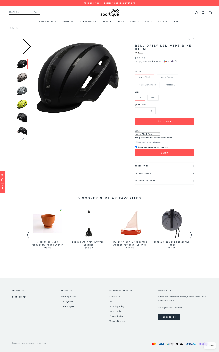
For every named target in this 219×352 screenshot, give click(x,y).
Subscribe (169, 317)
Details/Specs (143, 173)
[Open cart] (210, 12)
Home (121, 22)
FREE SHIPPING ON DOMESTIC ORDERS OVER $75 (109, 3)
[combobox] (21, 12)
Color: (137, 131)
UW (153, 97)
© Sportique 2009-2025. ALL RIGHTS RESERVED (29, 343)
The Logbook (67, 301)
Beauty (107, 22)
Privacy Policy (116, 316)
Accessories (88, 22)
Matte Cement (167, 77)
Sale (177, 22)
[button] (164, 61)
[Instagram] (20, 296)
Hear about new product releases (153, 147)
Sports (134, 22)
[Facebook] (12, 296)
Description (142, 166)
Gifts (148, 22)
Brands (163, 22)
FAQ (111, 301)
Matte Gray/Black (147, 85)
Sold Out (164, 121)
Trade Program (68, 306)
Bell (140, 53)
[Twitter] (16, 296)
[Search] (203, 12)
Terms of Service (117, 321)
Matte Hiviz (171, 85)
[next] (115, 81)
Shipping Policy (117, 306)
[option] (22, 64)
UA (140, 97)
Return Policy (116, 311)
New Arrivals (47, 22)
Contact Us (115, 296)
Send (164, 153)
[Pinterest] (24, 296)
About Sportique (68, 296)
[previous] (40, 81)
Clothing (68, 22)
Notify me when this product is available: (153, 137)
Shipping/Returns (145, 181)
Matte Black (144, 77)
